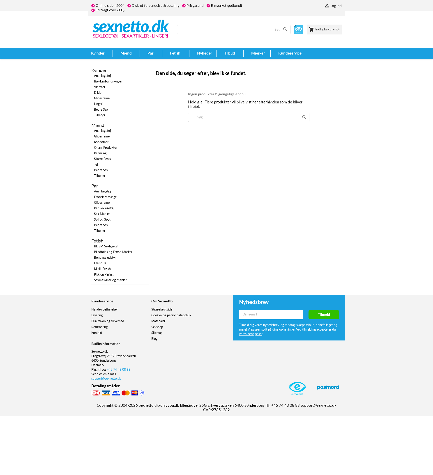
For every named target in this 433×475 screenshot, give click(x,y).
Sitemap (157, 333)
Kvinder (98, 70)
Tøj (96, 164)
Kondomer (101, 142)
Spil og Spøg (102, 219)
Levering (97, 315)
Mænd (97, 125)
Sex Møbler (102, 214)
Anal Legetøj (102, 76)
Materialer (158, 321)
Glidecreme (102, 98)
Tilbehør (99, 115)
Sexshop (157, 327)
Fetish (97, 241)
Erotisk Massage (105, 197)
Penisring (100, 153)
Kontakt (96, 333)
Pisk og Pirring (103, 274)
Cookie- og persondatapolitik (171, 315)
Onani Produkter (105, 147)
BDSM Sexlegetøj (106, 246)
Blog (154, 338)
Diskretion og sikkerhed (107, 321)
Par (94, 186)
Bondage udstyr (105, 257)
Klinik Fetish (102, 269)
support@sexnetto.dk (106, 378)
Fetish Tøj (100, 263)
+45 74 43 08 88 (118, 369)
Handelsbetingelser (104, 309)
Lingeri (98, 104)
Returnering (99, 327)
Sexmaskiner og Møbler (110, 280)
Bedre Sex (101, 109)
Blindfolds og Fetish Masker (113, 252)
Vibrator (99, 87)
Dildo (97, 92)
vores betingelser (250, 334)
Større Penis (102, 159)
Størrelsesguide (161, 309)
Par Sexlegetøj (103, 208)
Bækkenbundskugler (108, 81)
